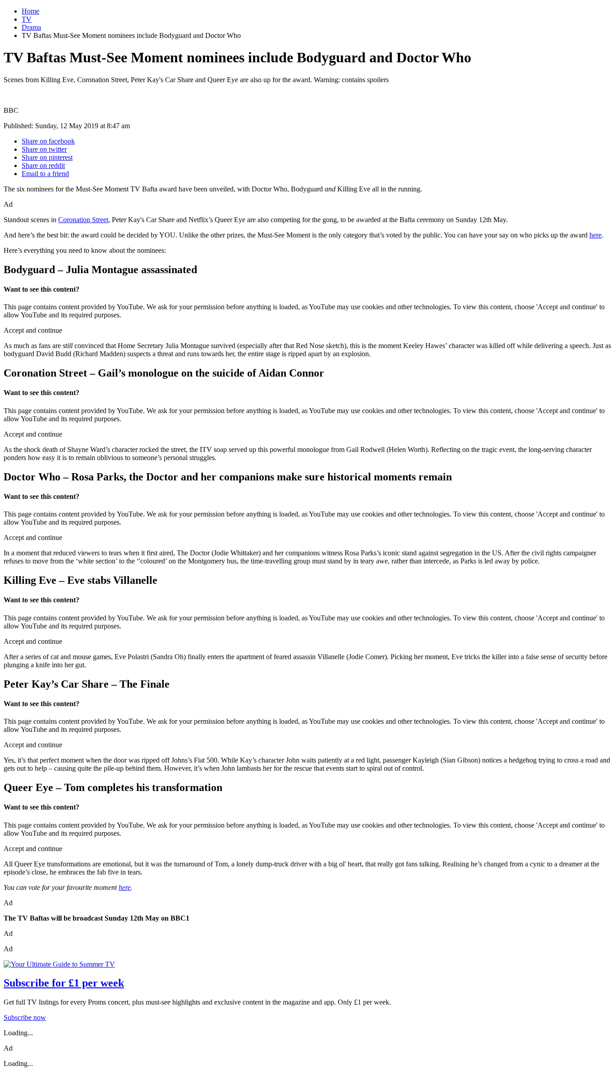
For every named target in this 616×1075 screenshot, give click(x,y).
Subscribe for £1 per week (64, 983)
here (595, 235)
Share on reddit (43, 165)
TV (27, 19)
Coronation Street (83, 219)
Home (30, 11)
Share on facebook (48, 141)
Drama (31, 27)
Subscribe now (25, 1017)
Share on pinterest (47, 157)
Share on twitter (44, 149)
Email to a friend (45, 173)
